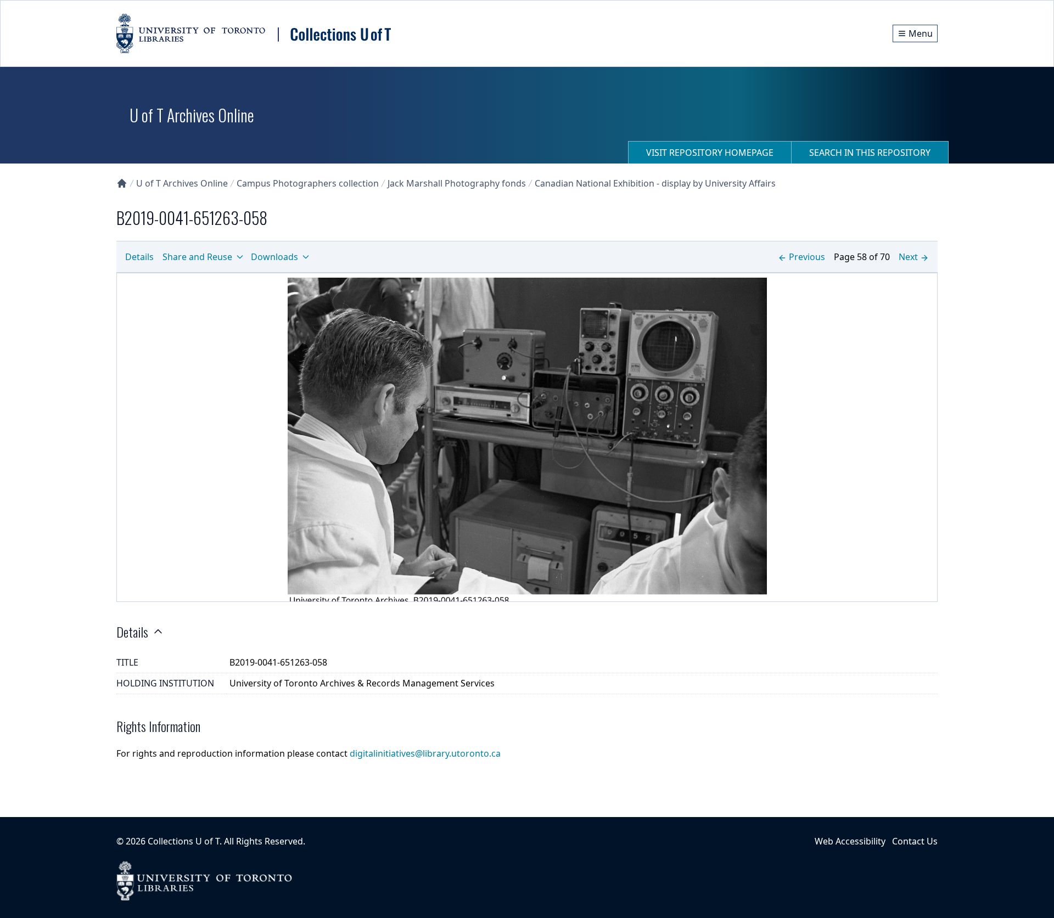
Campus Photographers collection (308, 183)
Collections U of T (184, 841)
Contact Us (915, 841)
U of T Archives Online (182, 183)
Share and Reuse (197, 257)
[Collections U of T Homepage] (121, 183)
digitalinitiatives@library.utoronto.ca (425, 753)
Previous (807, 257)
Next (908, 257)
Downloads (274, 257)
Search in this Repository (869, 153)
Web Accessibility (850, 841)
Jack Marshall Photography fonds (457, 183)
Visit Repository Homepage (709, 153)
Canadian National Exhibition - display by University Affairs (655, 183)
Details (139, 257)
